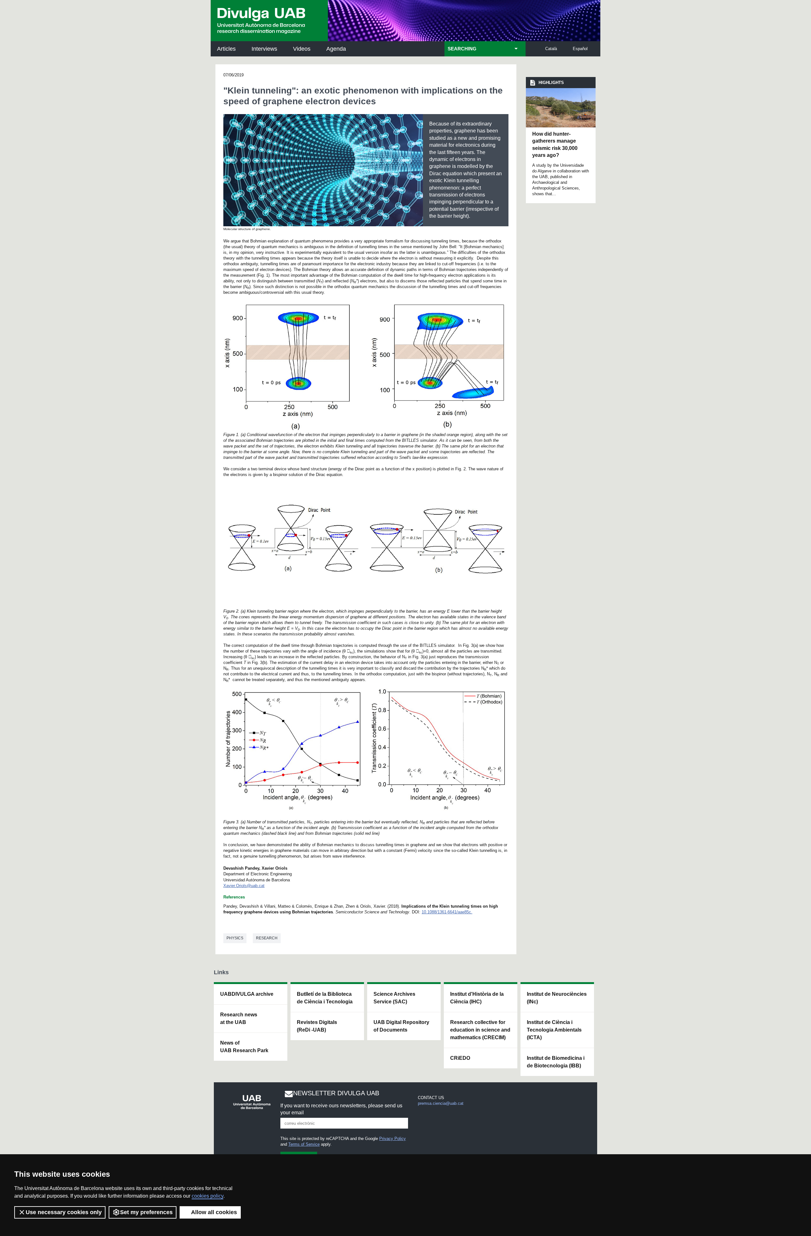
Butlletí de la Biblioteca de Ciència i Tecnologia (325, 997)
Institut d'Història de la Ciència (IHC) (477, 997)
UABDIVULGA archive (246, 994)
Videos (301, 49)
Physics (235, 938)
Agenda (336, 49)
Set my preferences (146, 1212)
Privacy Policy (392, 1138)
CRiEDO (460, 1058)
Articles (226, 49)
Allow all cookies (214, 1212)
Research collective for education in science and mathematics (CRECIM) (480, 1030)
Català (551, 48)
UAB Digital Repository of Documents (401, 1026)
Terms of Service (304, 1144)
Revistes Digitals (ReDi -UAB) (317, 1026)
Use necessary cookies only (64, 1212)
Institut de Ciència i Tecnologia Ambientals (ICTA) (554, 1030)
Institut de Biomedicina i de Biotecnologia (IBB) (555, 1061)
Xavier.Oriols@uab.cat (244, 885)
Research (267, 938)
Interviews (264, 49)
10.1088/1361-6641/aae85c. (447, 912)
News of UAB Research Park (244, 1046)
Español (580, 48)
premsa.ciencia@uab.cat (440, 1103)
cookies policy (207, 1196)
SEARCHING (462, 48)
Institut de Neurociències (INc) (557, 997)
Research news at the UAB (238, 1018)
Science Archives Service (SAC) (394, 997)
